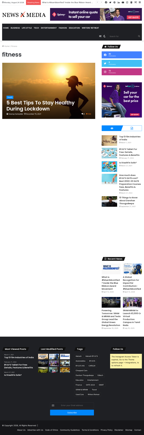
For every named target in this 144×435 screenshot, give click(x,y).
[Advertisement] (122, 232)
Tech (36, 28)
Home (6, 28)
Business (15, 28)
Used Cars (80, 394)
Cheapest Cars (81, 370)
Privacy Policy (106, 430)
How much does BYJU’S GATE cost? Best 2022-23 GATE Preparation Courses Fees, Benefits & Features (130, 182)
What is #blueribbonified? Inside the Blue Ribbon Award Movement (111, 283)
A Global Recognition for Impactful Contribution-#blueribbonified (132, 283)
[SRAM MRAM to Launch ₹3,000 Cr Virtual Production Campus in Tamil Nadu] (132, 302)
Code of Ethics (51, 430)
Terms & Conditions (90, 430)
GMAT (101, 385)
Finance (79, 385)
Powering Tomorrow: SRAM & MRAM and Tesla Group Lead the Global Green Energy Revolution (111, 318)
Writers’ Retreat (90, 28)
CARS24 (92, 366)
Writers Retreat (93, 394)
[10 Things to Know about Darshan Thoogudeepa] (109, 201)
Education (74, 28)
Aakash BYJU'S (92, 356)
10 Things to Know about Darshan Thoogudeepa (128, 200)
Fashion (63, 28)
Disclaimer (118, 430)
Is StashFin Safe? (128, 162)
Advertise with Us (35, 430)
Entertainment (49, 28)
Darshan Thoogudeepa (85, 375)
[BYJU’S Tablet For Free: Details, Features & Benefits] (109, 153)
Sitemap (128, 430)
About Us (21, 430)
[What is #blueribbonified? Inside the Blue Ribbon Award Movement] (111, 269)
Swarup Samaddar (16, 114)
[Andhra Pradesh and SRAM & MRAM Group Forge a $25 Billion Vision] (65, 363)
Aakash (79, 356)
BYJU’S (92, 361)
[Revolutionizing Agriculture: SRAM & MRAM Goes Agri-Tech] (43, 370)
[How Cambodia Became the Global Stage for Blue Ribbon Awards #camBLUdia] (43, 356)
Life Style (27, 28)
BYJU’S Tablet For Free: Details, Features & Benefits (129, 152)
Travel (94, 390)
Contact (137, 430)
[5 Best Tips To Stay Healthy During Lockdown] (48, 91)
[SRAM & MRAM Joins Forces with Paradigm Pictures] (65, 370)
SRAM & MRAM (82, 390)
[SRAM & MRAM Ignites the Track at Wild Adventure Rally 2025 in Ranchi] (54, 370)
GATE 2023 (90, 385)
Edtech (100, 375)
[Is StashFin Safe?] (109, 166)
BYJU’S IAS (80, 366)
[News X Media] (24, 14)
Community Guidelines (70, 430)
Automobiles (80, 361)
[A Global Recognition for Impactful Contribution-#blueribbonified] (132, 269)
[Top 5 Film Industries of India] (109, 140)
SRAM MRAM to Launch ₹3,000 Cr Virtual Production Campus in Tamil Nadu (132, 318)
